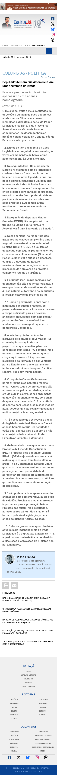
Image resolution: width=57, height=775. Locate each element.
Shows (43, 707)
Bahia (14, 707)
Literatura (43, 732)
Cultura (43, 715)
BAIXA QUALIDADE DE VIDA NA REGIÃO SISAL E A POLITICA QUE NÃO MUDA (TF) (26, 599)
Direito (14, 711)
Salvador (14, 703)
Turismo (43, 703)
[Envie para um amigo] (14, 585)
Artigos (28, 683)
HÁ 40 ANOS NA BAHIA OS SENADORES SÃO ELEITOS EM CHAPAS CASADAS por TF (27, 621)
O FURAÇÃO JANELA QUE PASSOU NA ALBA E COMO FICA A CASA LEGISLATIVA (27, 631)
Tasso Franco (25, 556)
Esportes (14, 747)
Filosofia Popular (43, 743)
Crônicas (14, 743)
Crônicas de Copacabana (43, 747)
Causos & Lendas (42, 739)
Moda (42, 751)
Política (28, 74)
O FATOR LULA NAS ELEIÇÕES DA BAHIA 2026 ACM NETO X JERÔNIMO (26, 610)
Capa (5, 45)
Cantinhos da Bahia (43, 735)
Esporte (42, 711)
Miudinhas (38, 45)
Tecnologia (43, 699)
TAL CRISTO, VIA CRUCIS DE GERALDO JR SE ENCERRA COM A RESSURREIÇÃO (27, 642)
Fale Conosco (28, 686)
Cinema (14, 751)
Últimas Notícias (20, 45)
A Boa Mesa (14, 739)
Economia (14, 715)
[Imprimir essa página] (5, 585)
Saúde (14, 718)
